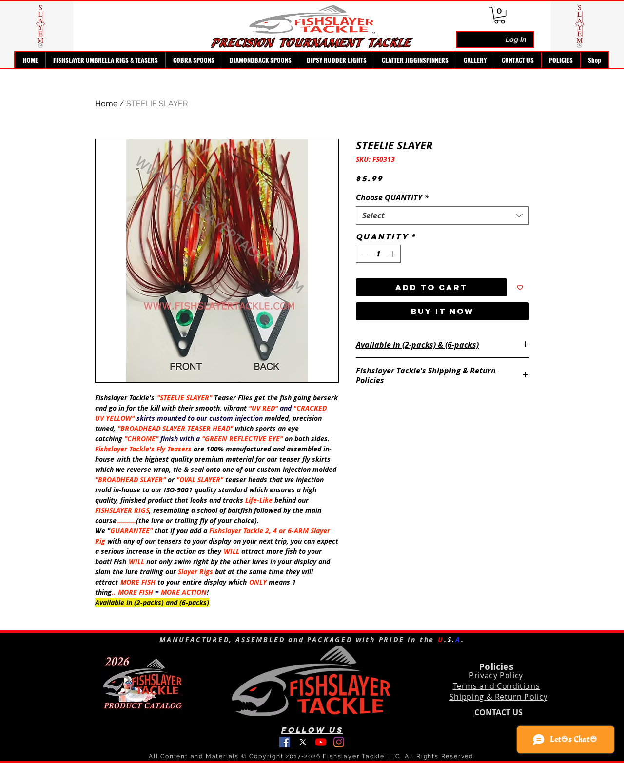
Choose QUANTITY (392, 197)
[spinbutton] (378, 253)
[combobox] (442, 215)
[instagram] (338, 742)
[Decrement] (363, 253)
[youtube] (320, 742)
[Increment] (393, 253)
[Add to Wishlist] (520, 287)
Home (106, 103)
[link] (499, 15)
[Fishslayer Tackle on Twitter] (302, 742)
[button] (105, 60)
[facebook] (284, 742)
